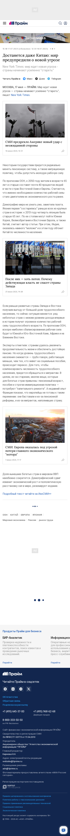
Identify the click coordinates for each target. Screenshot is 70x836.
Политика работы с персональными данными (23, 800)
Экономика (35, 38)
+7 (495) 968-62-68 (44, 713)
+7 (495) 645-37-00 (13, 711)
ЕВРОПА (25, 514)
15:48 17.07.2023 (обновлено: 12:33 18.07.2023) (25, 49)
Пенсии (32, 520)
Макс (30, 78)
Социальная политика (13, 807)
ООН (5, 514)
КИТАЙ (14, 514)
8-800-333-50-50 (13, 721)
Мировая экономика (14, 520)
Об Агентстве (10, 697)
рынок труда (46, 520)
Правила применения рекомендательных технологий (27, 803)
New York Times (20, 95)
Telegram (56, 78)
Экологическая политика (14, 810)
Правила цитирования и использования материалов (27, 796)
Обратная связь (11, 701)
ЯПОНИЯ (37, 514)
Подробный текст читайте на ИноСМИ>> (27, 493)
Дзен (42, 78)
